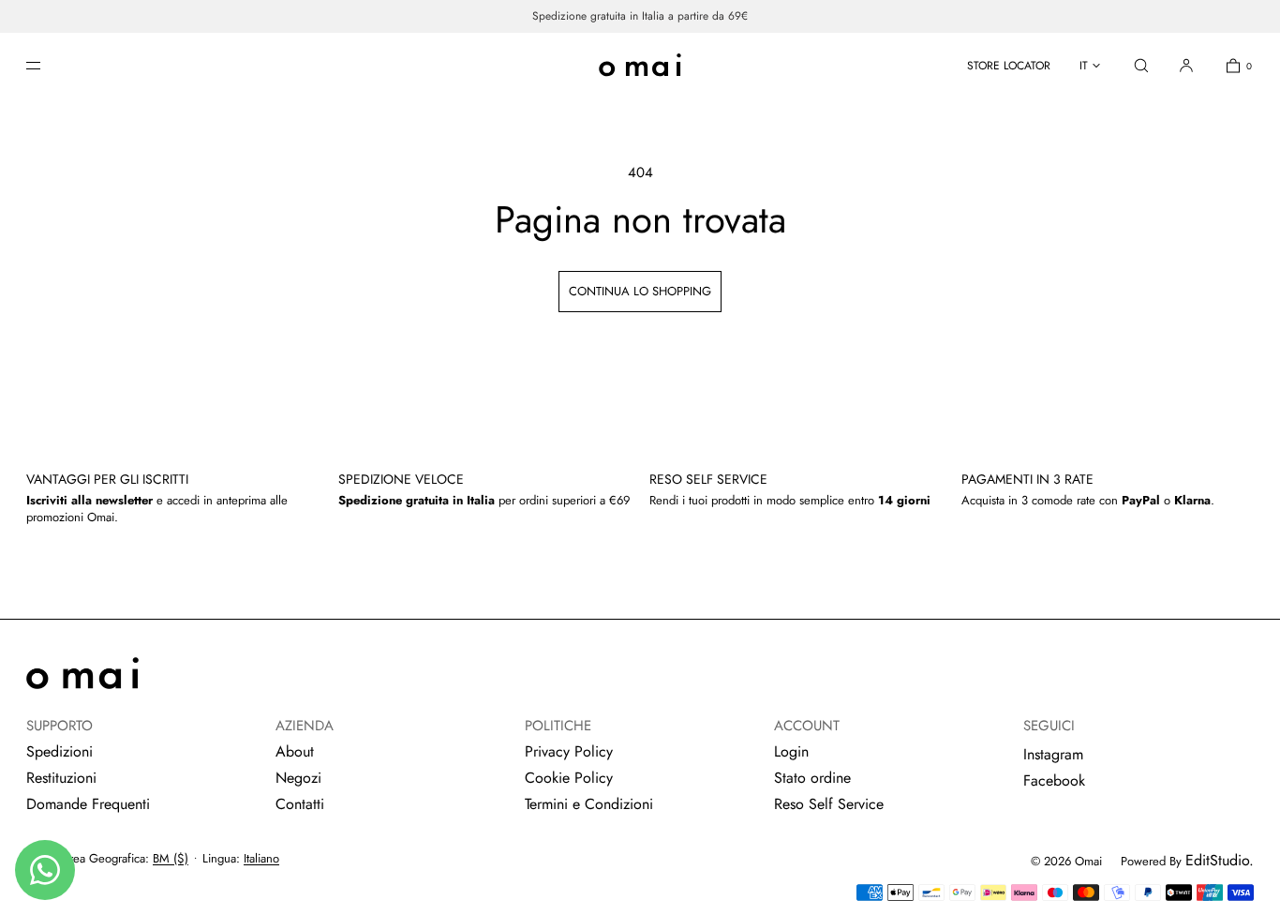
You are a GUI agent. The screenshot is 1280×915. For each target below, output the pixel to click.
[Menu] (48, 65)
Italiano (261, 858)
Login (791, 751)
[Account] (1186, 65)
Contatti (299, 804)
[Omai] (640, 66)
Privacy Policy (569, 751)
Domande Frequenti (88, 804)
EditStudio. (1219, 860)
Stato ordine (812, 777)
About (294, 751)
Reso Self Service (829, 804)
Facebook (1054, 780)
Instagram (1053, 754)
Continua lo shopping (640, 291)
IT (1083, 65)
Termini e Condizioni (589, 804)
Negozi (298, 777)
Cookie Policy (569, 777)
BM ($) (170, 858)
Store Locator (1008, 65)
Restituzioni (61, 777)
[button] (1141, 65)
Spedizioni (59, 751)
